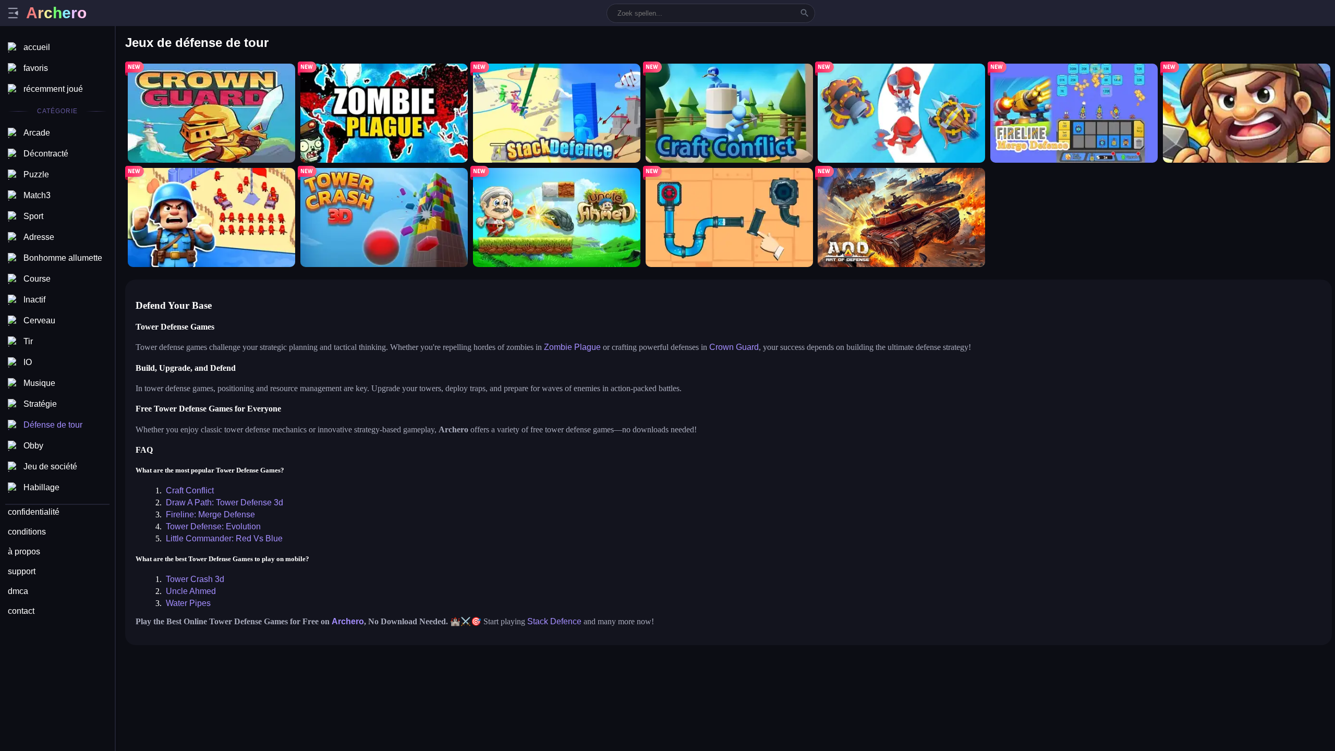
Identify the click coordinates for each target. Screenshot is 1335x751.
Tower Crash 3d (195, 579)
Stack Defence (554, 621)
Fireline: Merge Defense (210, 514)
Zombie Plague (572, 347)
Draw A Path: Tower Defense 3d (224, 502)
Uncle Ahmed (191, 591)
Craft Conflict (190, 490)
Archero (348, 621)
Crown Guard (734, 347)
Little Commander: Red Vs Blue (224, 538)
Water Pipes (188, 603)
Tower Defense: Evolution (213, 526)
